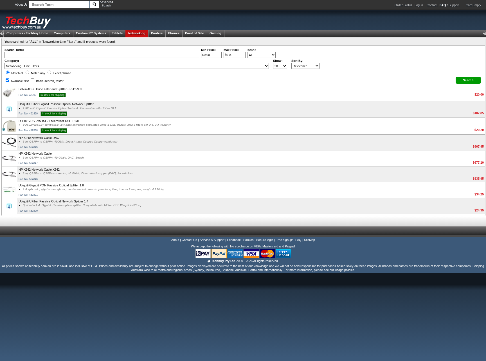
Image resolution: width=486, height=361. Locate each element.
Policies (248, 240)
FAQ (298, 240)
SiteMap (309, 240)
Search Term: (14, 49)
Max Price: (231, 49)
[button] (468, 80)
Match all (16, 73)
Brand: (253, 49)
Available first (19, 81)
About (175, 240)
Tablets (117, 33)
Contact (432, 5)
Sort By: (297, 60)
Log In (419, 5)
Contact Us (189, 240)
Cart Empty (473, 5)
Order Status (403, 5)
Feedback (234, 240)
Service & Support (212, 240)
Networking (136, 33)
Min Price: (208, 49)
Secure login (264, 240)
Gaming (215, 33)
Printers (157, 33)
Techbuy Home (27, 33)
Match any (37, 73)
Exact (61, 73)
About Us (21, 4)
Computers (62, 33)
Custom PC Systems (91, 33)
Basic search (49, 81)
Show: (278, 60)
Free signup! (284, 240)
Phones (173, 33)
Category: (11, 60)
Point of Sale (194, 33)
